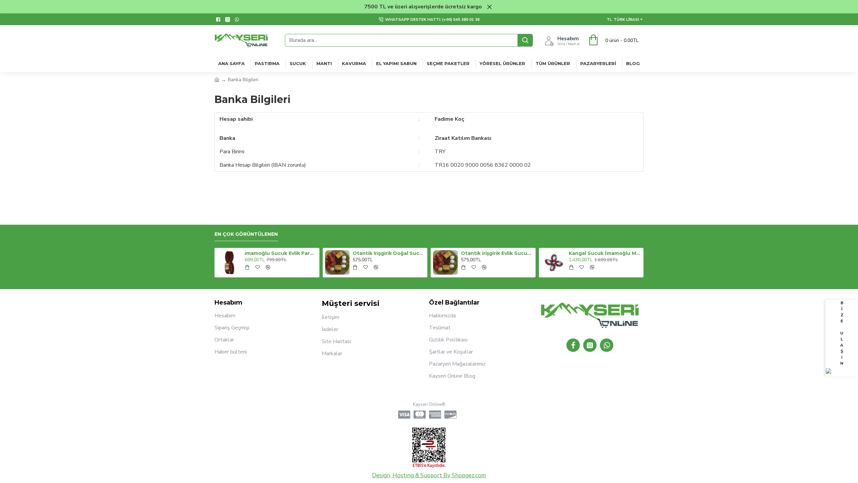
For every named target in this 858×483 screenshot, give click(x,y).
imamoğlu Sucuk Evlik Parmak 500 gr (281, 253)
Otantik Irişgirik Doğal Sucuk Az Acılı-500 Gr (389, 253)
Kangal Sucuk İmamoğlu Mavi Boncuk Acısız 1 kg (605, 253)
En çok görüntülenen (246, 234)
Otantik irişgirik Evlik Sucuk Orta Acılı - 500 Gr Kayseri (497, 253)
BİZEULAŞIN (841, 333)
